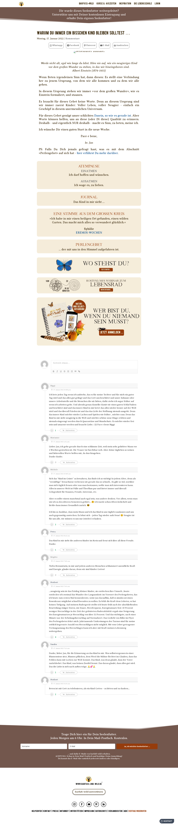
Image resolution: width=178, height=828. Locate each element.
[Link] (79, 371)
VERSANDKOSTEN (115, 811)
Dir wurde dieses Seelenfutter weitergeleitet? (89, 10)
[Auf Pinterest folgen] (96, 804)
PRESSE (56, 811)
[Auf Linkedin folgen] (103, 804)
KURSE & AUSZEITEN (106, 3)
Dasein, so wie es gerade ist (112, 115)
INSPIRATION (125, 3)
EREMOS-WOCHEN (89, 232)
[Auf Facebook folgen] (81, 804)
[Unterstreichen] (61, 371)
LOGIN (157, 3)
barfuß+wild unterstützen (89, 791)
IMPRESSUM (89, 811)
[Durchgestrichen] (64, 371)
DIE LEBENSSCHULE (143, 3)
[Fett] (53, 371)
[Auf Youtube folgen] (89, 804)
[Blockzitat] (75, 371)
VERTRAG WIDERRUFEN (137, 811)
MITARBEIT (64, 811)
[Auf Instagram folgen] (74, 804)
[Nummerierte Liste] (68, 371)
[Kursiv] (57, 371)
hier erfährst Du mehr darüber (97, 153)
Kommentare (73, 38)
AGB (125, 811)
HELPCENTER (37, 811)
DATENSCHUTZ (101, 811)
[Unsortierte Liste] (72, 371)
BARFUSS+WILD (86, 3)
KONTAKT (47, 811)
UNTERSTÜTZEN (76, 811)
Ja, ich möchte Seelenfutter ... (137, 746)
